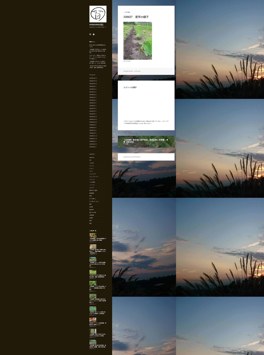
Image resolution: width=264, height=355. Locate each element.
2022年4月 (92, 100)
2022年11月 (92, 81)
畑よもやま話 (92, 212)
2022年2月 (92, 105)
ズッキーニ (92, 179)
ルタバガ (91, 187)
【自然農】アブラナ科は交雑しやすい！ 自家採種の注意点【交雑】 (97, 288)
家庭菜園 (91, 193)
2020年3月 (92, 141)
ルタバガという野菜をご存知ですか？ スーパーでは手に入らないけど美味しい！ (97, 57)
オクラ (91, 171)
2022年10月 (92, 83)
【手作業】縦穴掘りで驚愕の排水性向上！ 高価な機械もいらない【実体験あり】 (97, 251)
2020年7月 (92, 130)
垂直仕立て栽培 (93, 190)
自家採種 (91, 215)
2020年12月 (92, 116)
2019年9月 (92, 147)
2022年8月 (92, 89)
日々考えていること (94, 201)
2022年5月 (92, 97)
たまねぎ (91, 163)
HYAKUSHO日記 (96, 24)
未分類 (91, 207)
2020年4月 (92, 138)
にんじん (91, 165)
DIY (90, 160)
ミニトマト (92, 185)
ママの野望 (92, 182)
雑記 (90, 223)
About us (91, 157)
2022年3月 (92, 103)
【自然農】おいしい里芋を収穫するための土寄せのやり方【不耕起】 (97, 264)
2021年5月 (92, 111)
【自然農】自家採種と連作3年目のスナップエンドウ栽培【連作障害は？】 (97, 300)
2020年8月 (92, 127)
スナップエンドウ (93, 176)
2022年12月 (92, 78)
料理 (90, 196)
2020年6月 (92, 133)
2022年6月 (92, 94)
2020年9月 (92, 125)
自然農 (91, 218)
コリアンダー (92, 174)
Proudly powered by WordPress (131, 157)
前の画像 (127, 12)
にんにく (91, 168)
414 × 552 (137, 71)
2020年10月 (92, 122)
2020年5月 (92, 136)
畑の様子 (91, 209)
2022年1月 (92, 108)
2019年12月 (92, 144)
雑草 (90, 220)
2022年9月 (92, 86)
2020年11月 (92, 119)
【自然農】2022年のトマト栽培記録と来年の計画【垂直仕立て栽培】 (97, 51)
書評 (90, 204)
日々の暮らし (92, 198)
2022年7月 (92, 92)
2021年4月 (92, 114)
